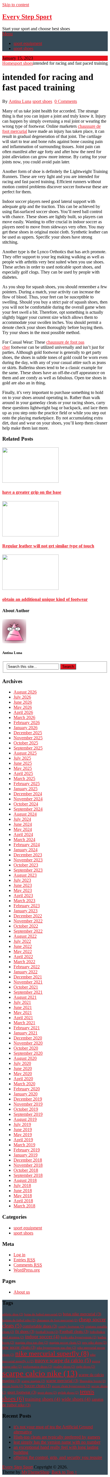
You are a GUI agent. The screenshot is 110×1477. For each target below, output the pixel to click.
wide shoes (76, 1399)
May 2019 (23, 1134)
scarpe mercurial (62, 1381)
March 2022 (24, 961)
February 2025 (27, 783)
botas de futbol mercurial (43, 1314)
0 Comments (65, 101)
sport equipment (28, 43)
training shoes (42, 1399)
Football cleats (74, 1331)
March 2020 (24, 1083)
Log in (19, 1254)
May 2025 (23, 768)
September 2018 (28, 1175)
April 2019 (23, 1139)
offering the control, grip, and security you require (58, 1457)
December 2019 (28, 1099)
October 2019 (26, 1109)
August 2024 (25, 814)
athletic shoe (12, 1314)
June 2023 (23, 885)
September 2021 (28, 992)
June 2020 (23, 1068)
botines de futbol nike (19, 1320)
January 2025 (26, 788)
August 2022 (25, 936)
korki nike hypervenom (78, 1337)
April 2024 (23, 834)
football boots (47, 1331)
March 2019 (24, 1144)
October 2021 (26, 987)
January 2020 (26, 1093)
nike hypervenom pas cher (56, 1347)
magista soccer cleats (65, 1342)
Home (7, 63)
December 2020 (28, 1038)
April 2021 (23, 1017)
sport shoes (23, 48)
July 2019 (22, 1124)
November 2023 (28, 859)
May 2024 (23, 829)
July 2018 (22, 1185)
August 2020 (25, 1058)
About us (22, 1292)
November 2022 (28, 921)
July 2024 (22, 819)
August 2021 (25, 997)
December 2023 (28, 854)
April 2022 (23, 956)
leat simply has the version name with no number (57, 1442)
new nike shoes (94, 1342)
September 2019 (28, 1114)
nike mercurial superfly (52, 1353)
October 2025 (26, 742)
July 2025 (22, 758)
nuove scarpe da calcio (63, 1360)
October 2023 (26, 865)
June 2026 (23, 702)
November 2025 (28, 737)
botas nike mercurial (82, 1314)
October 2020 (26, 1048)
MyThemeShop (35, 1472)
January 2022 (26, 971)
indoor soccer (42, 1336)
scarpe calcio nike (40, 1373)
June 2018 (23, 1190)
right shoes (85, 1366)
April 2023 (23, 895)
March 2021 (24, 1022)
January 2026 (26, 727)
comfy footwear (71, 1326)
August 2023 (25, 875)
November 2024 (28, 798)
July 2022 (22, 941)
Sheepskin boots (92, 1381)
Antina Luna (20, 101)
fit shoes (24, 1331)
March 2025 (24, 778)
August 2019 (25, 1119)
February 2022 (27, 966)
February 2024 (27, 844)
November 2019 (28, 1104)
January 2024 (26, 849)
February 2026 (27, 722)
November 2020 (28, 1043)
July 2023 (22, 880)
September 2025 (28, 748)
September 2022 (28, 931)
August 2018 (25, 1180)
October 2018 (26, 1170)
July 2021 (22, 1002)
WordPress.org (27, 1270)
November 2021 (28, 982)
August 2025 (25, 753)
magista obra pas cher (31, 1342)
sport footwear (21, 1392)
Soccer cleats (37, 1386)
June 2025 (23, 763)
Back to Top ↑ (64, 1472)
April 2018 (23, 1200)
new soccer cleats (19, 1347)
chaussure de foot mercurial (57, 1320)
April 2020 (23, 1078)
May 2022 (23, 951)
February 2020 (27, 1088)
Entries (24, 1259)
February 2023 (27, 905)
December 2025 (28, 732)
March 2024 (24, 839)
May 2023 (23, 890)
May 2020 (23, 1073)
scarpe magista (33, 1381)
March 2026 (24, 717)
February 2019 (27, 1149)
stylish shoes (68, 1392)
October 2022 (26, 926)
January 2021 (26, 1032)
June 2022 (23, 946)
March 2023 (24, 900)
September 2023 (28, 870)
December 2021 (28, 976)
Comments (28, 1264)
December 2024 (28, 793)
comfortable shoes (40, 1326)
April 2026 (23, 712)
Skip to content (15, 4)
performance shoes (37, 1366)
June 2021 (23, 1007)
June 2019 (23, 1129)
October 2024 (26, 804)
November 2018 (28, 1165)
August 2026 (25, 692)
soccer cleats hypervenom (71, 1386)
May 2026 (23, 707)
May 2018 (23, 1195)
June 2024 (23, 824)
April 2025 (23, 773)
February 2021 (27, 1027)
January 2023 (26, 910)
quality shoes (64, 1366)
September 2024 (28, 809)
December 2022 (28, 915)
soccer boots (12, 1386)
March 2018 (24, 1205)
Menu (7, 33)
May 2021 (23, 1012)
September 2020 (28, 1053)
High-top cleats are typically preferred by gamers (57, 1437)
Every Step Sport (27, 16)
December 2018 (28, 1160)
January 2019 (26, 1155)
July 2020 (22, 1063)
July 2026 (22, 697)
